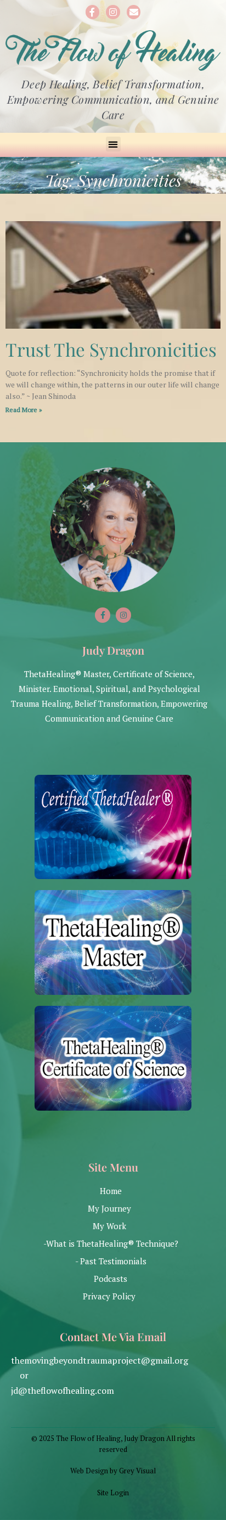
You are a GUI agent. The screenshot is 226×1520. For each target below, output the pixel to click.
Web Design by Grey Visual (113, 1471)
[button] (113, 144)
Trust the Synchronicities (111, 349)
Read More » (23, 410)
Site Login (113, 1493)
